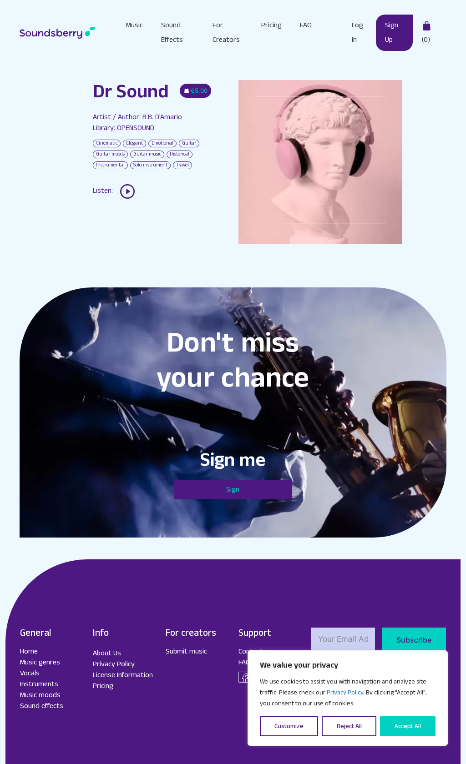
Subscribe (413, 639)
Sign (232, 489)
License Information (123, 675)
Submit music (186, 651)
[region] (348, 698)
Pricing (271, 25)
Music (134, 25)
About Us (107, 653)
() (426, 40)
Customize (289, 726)
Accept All (408, 726)
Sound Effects (172, 32)
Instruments (39, 684)
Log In (357, 32)
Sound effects (41, 706)
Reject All (349, 726)
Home (29, 651)
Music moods (40, 695)
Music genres (40, 662)
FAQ (306, 25)
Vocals (30, 673)
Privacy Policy (345, 692)
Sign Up (391, 32)
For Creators (226, 32)
